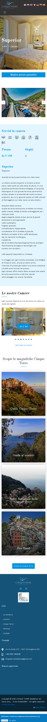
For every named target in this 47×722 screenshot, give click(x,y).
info (38, 716)
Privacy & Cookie (8, 705)
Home (4, 46)
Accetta (4, 720)
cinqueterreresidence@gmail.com (18, 659)
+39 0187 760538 (12, 654)
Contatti (6, 633)
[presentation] (3, 102)
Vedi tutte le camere (23, 345)
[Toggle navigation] (5, 12)
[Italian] (25, 5)
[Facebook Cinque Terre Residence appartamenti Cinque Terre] (21, 588)
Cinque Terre (8, 624)
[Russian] (40, 5)
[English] (31, 5)
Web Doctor (40, 707)
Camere (6, 619)
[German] (37, 5)
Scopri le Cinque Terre (23, 566)
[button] (15, 339)
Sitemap (6, 629)
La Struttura (8, 615)
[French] (34, 5)
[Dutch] (28, 5)
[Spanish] (44, 5)
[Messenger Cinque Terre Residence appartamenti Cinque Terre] (26, 588)
